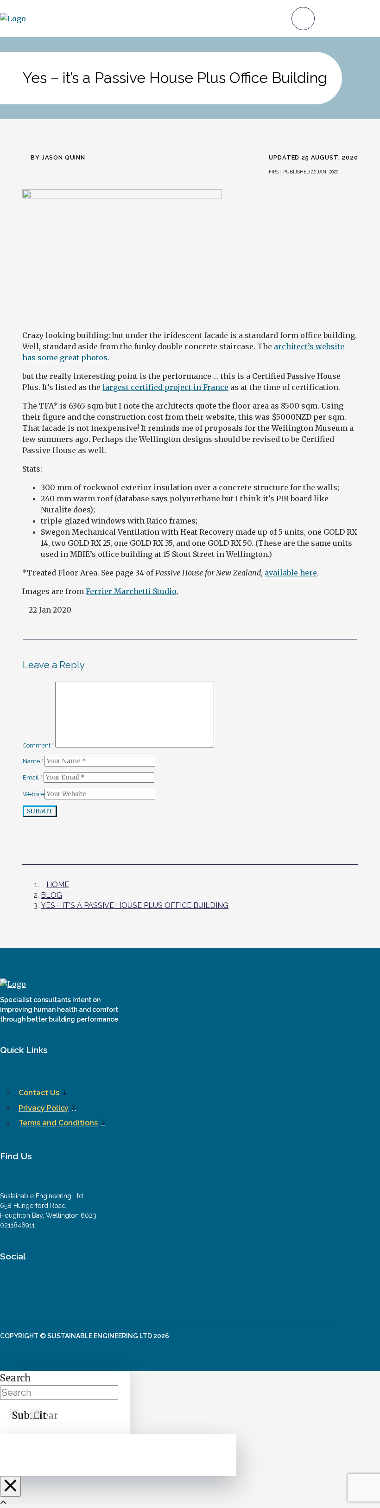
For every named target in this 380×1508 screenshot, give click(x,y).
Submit (40, 811)
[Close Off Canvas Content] (10, 1486)
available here (291, 572)
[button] (303, 18)
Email (32, 777)
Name (33, 761)
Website (33, 794)
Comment (38, 745)
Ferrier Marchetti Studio (131, 591)
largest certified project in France (165, 387)
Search (15, 1378)
